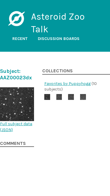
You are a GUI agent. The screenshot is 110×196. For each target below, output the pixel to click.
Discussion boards (58, 38)
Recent (20, 38)
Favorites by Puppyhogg (67, 83)
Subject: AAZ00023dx (16, 74)
